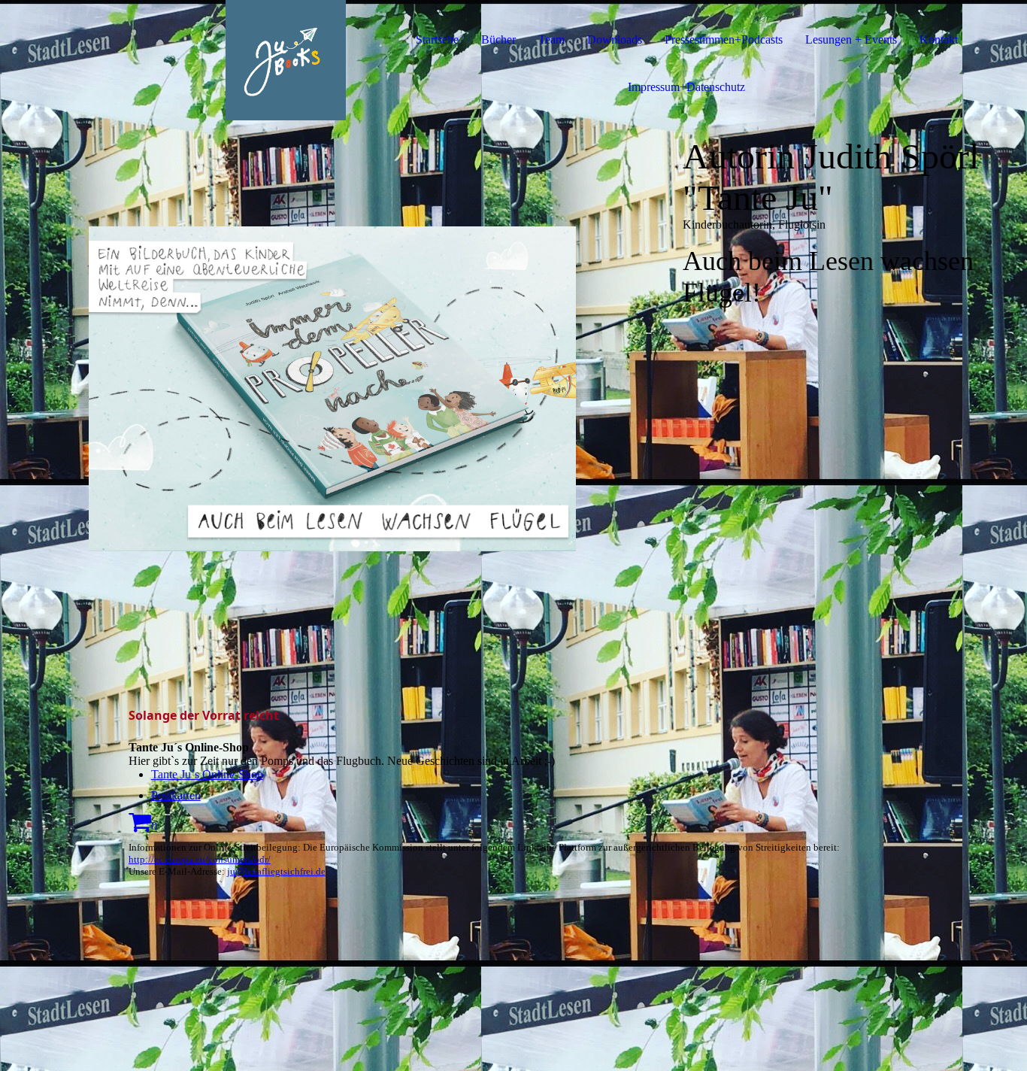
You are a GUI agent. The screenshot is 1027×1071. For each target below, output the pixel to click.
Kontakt (938, 39)
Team (551, 39)
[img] (173, 60)
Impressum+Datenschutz (686, 86)
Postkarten (176, 795)
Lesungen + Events (851, 39)
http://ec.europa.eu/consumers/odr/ (200, 859)
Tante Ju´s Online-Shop (207, 774)
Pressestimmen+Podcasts (724, 39)
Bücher (498, 39)
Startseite (437, 39)
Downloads (614, 39)
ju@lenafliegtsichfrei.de (276, 871)
